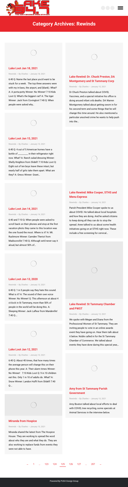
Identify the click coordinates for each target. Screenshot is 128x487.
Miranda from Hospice (23, 421)
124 (55, 464)
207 (93, 464)
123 (46, 464)
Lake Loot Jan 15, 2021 (23, 138)
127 (79, 464)
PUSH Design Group (69, 481)
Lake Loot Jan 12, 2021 (23, 349)
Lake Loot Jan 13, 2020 (23, 279)
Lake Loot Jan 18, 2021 (23, 68)
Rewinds (12, 74)
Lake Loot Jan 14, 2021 (23, 208)
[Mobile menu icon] (120, 8)
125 (63, 464)
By (23, 74)
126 (71, 464)
